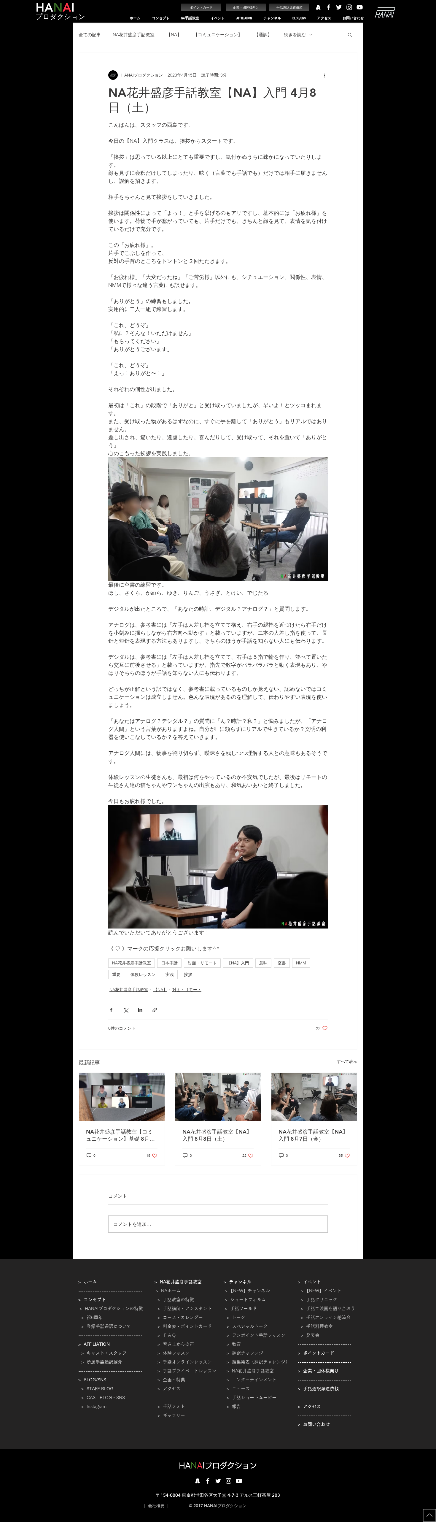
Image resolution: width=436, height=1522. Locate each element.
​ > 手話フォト (170, 1406)
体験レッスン (143, 974)
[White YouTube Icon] (359, 7)
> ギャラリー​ (170, 1415)
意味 (263, 963)
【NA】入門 (238, 963)
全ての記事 (90, 34)
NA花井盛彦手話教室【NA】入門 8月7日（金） (313, 1135)
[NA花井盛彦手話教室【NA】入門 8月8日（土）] (218, 1097)
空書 (282, 963)
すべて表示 (347, 1061)
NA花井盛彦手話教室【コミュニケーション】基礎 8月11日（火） (121, 1135)
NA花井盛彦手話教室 (134, 34)
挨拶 (188, 974)
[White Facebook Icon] (328, 7)
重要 (116, 974)
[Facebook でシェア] (111, 1010)
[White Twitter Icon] (339, 7)
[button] (160, 18)
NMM (301, 963)
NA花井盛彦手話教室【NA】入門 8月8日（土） (217, 1135)
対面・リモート (202, 963)
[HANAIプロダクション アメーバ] (318, 7)
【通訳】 (263, 34)
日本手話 (169, 963)
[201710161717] (197, 1481)
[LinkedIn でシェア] (140, 1010)
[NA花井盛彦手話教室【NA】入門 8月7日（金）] (314, 1097)
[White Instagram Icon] (349, 7)
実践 (170, 974)
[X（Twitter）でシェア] (125, 1010)
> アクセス (169, 1388)
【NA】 (174, 34)
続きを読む (295, 34)
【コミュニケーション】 (217, 34)
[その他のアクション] (324, 75)
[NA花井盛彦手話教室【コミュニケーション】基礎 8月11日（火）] (122, 1097)
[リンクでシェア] (154, 1010)
